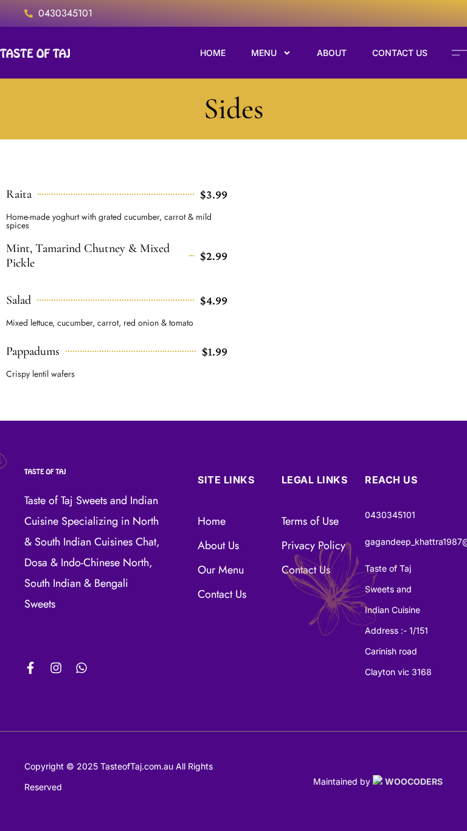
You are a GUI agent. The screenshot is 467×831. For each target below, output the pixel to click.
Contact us (399, 52)
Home (213, 52)
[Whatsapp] (81, 668)
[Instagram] (56, 668)
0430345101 (65, 13)
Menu (264, 52)
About (332, 52)
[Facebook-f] (30, 668)
